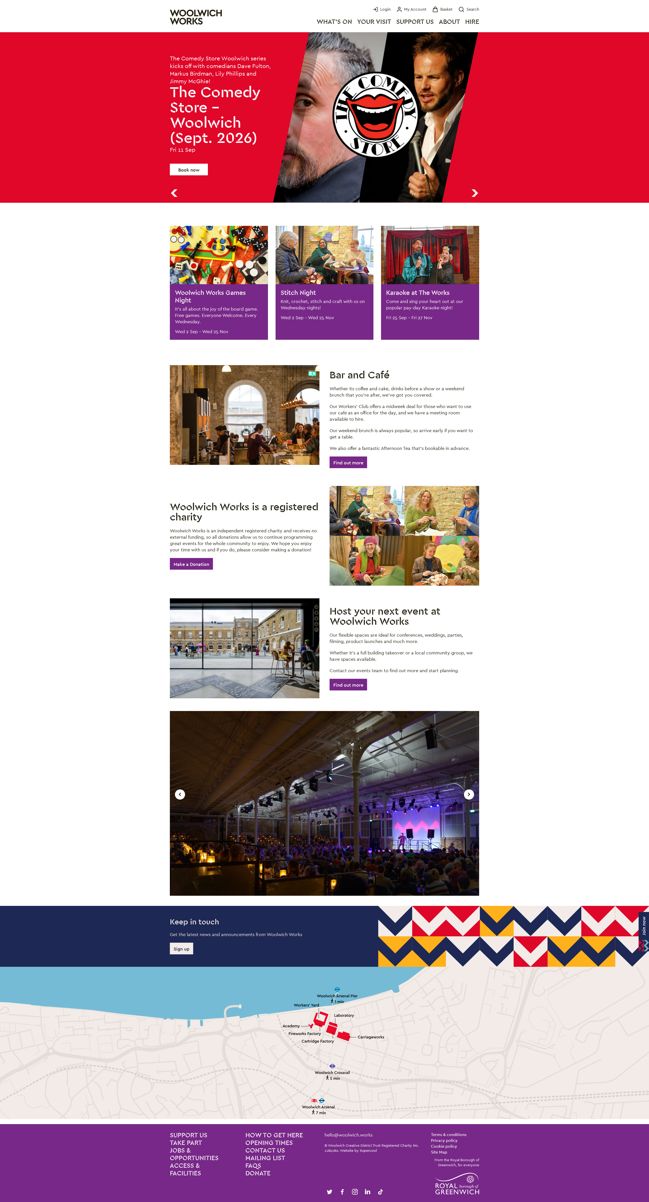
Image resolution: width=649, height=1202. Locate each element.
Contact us (265, 1150)
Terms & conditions (448, 1134)
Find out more (348, 463)
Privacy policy (444, 1140)
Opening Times (269, 1143)
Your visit (374, 22)
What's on (334, 22)
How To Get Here (274, 1135)
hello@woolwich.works (348, 1135)
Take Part (186, 1143)
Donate (258, 1173)
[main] (324, 578)
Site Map (439, 1152)
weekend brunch (355, 430)
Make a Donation (191, 564)
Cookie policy (444, 1146)
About (449, 22)
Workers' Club (353, 406)
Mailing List (265, 1158)
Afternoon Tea (395, 448)
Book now (189, 147)
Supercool (368, 1150)
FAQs (253, 1166)
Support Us (415, 22)
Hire (472, 22)
